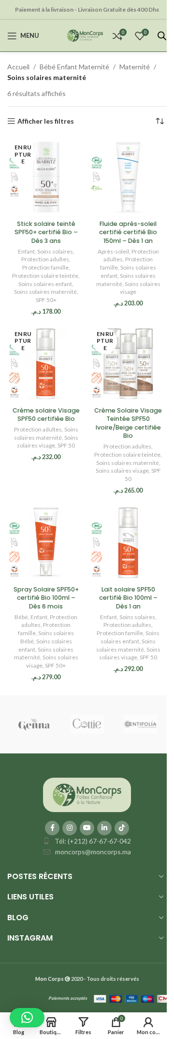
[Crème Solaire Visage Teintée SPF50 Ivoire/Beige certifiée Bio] (128, 363)
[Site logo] (85, 35)
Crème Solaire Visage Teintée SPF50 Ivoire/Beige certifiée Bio (128, 423)
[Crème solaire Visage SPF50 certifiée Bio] (46, 363)
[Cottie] (87, 724)
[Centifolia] (140, 724)
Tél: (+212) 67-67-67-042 (93, 841)
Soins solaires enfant (45, 284)
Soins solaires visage (47, 441)
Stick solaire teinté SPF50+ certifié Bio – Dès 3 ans (46, 232)
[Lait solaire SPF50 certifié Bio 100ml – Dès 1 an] (128, 542)
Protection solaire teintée (45, 275)
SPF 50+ (46, 300)
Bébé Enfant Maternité (74, 67)
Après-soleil (113, 251)
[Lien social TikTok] (122, 828)
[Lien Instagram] (69, 828)
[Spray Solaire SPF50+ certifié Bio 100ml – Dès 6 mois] (46, 542)
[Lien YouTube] (87, 828)
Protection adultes (45, 259)
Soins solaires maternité (45, 291)
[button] (27, 1017)
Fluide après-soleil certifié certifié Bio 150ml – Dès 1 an (128, 232)
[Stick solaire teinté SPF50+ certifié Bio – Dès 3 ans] (46, 177)
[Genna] (33, 724)
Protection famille (45, 267)
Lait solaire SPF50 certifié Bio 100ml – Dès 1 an (128, 597)
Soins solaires (55, 251)
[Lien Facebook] (52, 828)
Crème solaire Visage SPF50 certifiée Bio (46, 414)
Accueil (18, 67)
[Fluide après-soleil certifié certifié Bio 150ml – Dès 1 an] (128, 177)
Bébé (21, 617)
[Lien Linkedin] (104, 828)
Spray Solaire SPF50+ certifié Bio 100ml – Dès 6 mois (46, 597)
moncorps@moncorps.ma (93, 851)
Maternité (134, 67)
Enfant (26, 251)
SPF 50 (66, 445)
